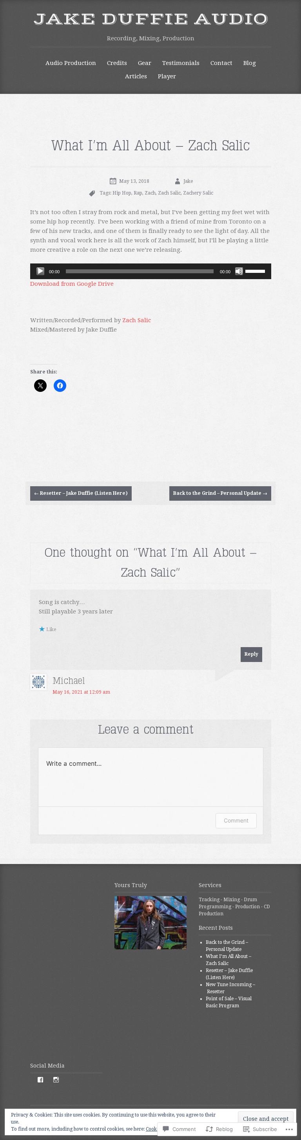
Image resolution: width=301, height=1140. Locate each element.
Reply (251, 654)
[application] (150, 271)
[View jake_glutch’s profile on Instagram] (56, 1080)
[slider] (256, 270)
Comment (236, 820)
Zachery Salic (198, 193)
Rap (138, 193)
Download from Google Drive (72, 283)
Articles (136, 76)
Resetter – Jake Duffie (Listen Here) (81, 493)
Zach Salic (169, 193)
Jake (188, 181)
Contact (221, 63)
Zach (150, 193)
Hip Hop (121, 193)
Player (167, 76)
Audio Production (70, 63)
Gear (144, 63)
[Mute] (239, 271)
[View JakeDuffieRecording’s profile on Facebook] (40, 1080)
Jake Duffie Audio (150, 19)
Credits (117, 63)
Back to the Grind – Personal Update (220, 493)
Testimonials (180, 63)
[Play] (40, 271)
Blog (249, 63)
